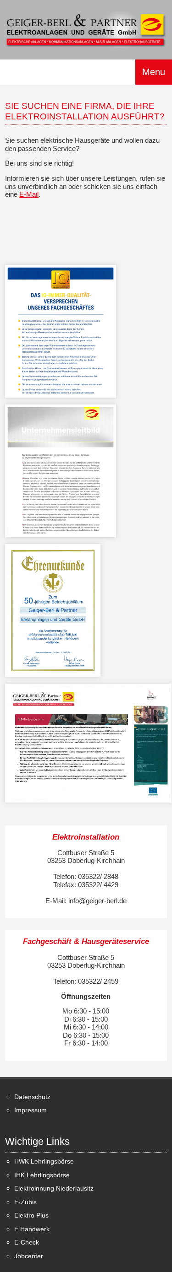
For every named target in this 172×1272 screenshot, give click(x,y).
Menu (153, 72)
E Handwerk (32, 1229)
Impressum (30, 1110)
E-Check (26, 1242)
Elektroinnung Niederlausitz (54, 1188)
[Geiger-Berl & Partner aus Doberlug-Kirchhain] (86, 29)
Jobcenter (28, 1256)
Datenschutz (32, 1097)
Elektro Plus (31, 1215)
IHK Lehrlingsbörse (42, 1175)
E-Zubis (25, 1202)
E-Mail (29, 194)
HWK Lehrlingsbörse (44, 1161)
